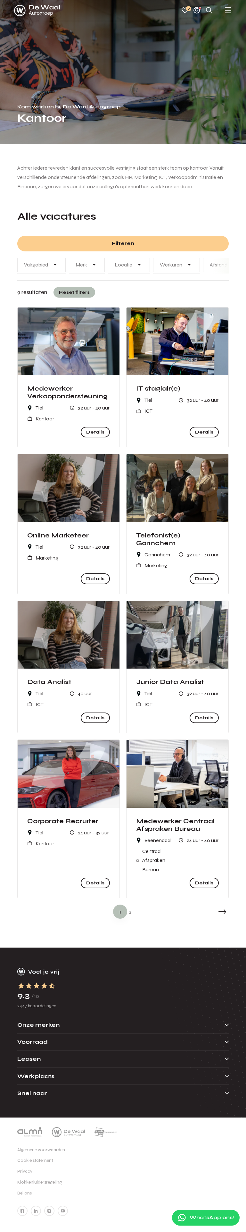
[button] (222, 911)
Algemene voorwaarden (41, 1149)
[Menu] (228, 10)
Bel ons (24, 1193)
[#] (22, 1211)
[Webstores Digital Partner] (37, 10)
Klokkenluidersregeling (39, 1182)
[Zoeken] (209, 10)
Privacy (24, 1171)
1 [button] (120, 911)
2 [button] (130, 911)
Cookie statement (35, 1160)
